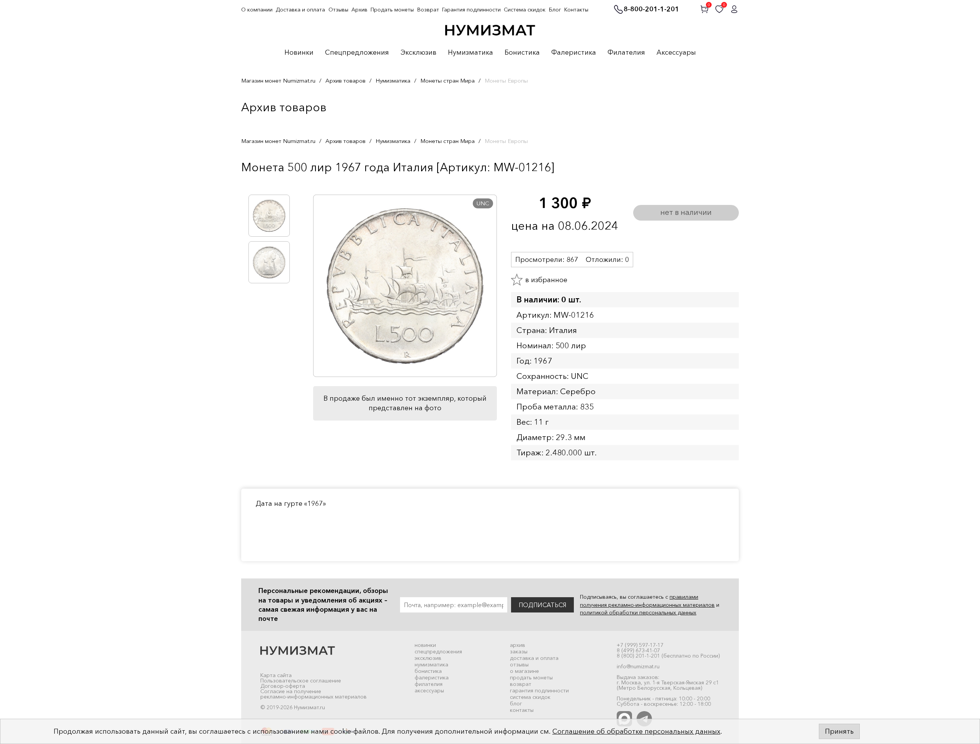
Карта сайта (276, 675)
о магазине (524, 671)
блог (516, 703)
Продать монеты (392, 9)
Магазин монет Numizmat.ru (278, 80)
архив (517, 645)
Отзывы (338, 9)
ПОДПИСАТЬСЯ (542, 605)
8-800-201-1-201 (651, 9)
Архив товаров (345, 80)
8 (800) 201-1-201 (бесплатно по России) (668, 655)
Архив (359, 9)
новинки (425, 645)
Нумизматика (470, 53)
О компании (257, 9)
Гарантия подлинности (471, 9)
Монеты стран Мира (447, 80)
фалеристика (432, 677)
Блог (555, 9)
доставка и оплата (534, 658)
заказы (519, 651)
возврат (520, 684)
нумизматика (431, 664)
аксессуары (429, 690)
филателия (429, 684)
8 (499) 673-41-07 (638, 650)
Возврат (428, 9)
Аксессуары (676, 53)
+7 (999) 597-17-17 (640, 645)
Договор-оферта (282, 685)
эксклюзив (428, 658)
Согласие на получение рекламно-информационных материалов (313, 694)
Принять (839, 731)
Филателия (626, 53)
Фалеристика (573, 53)
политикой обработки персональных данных (638, 612)
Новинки (299, 53)
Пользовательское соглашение (300, 680)
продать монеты (531, 677)
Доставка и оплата (300, 9)
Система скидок (525, 9)
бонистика (428, 671)
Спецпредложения (357, 53)
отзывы (519, 664)
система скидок (530, 697)
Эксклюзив (418, 53)
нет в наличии (686, 212)
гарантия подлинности (539, 690)
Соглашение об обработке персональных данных (636, 731)
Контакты (576, 9)
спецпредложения (438, 651)
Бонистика (522, 53)
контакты (522, 710)
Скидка (258, 183)
